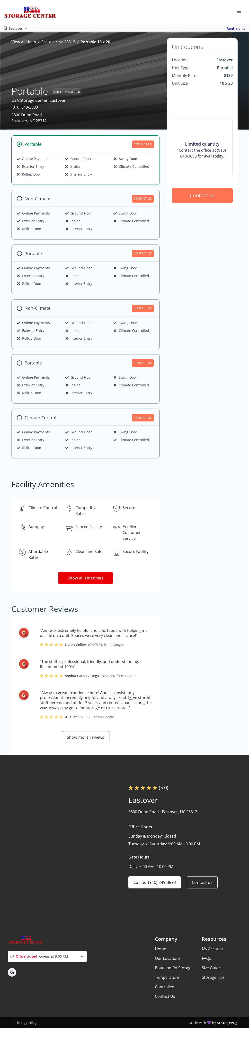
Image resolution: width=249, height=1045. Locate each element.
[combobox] (47, 956)
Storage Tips (213, 977)
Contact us (202, 195)
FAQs (206, 958)
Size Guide (211, 967)
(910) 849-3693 (24, 107)
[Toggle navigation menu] (240, 12)
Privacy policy (24, 1022)
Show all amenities (85, 578)
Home (160, 949)
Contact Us (165, 996)
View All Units (23, 42)
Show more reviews (85, 737)
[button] (12, 972)
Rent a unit (236, 28)
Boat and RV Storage (174, 967)
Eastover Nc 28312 (58, 42)
